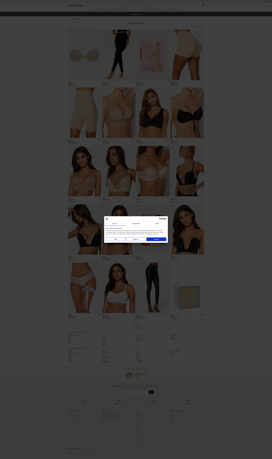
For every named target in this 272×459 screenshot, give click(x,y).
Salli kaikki (156, 239)
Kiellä (115, 239)
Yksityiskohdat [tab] (136, 223)
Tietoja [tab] (157, 223)
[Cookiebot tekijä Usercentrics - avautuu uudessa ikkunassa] (160, 219)
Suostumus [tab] (115, 223)
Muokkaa (135, 239)
